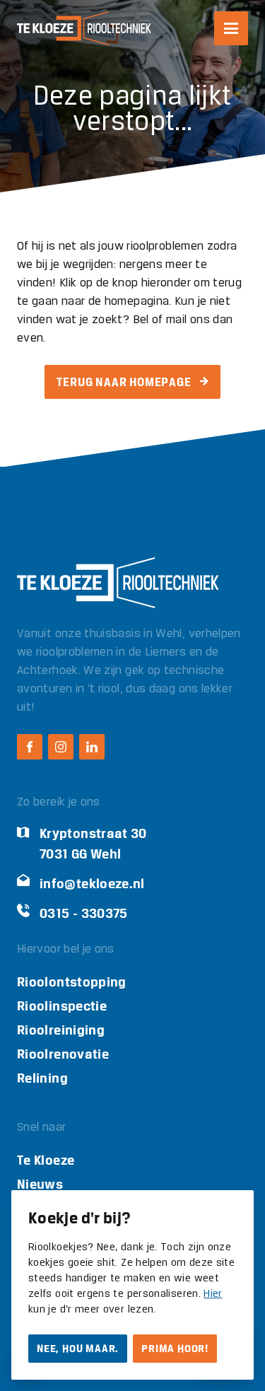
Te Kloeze (45, 1160)
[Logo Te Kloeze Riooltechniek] (84, 28)
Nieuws (40, 1184)
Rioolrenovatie (63, 1054)
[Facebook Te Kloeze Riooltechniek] (29, 746)
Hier (213, 1294)
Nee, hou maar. (78, 1348)
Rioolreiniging (61, 1030)
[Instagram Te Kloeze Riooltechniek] (60, 746)
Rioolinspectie (62, 1006)
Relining (42, 1078)
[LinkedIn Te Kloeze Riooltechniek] (92, 746)
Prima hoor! (174, 1348)
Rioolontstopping (71, 982)
